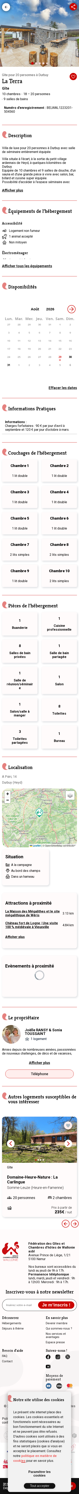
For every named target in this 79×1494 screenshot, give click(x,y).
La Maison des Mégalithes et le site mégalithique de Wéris (32, 913)
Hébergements (6, 7)
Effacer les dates (63, 388)
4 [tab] (44, 64)
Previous (65, 1224)
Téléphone (39, 1074)
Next (68, 1143)
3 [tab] (41, 64)
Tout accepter (39, 1486)
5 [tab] (47, 64)
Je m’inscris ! (56, 1304)
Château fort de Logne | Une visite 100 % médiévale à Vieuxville (31, 925)
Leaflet (36, 845)
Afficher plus (12, 190)
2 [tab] (37, 64)
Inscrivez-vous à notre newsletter (39, 1292)
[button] (39, 813)
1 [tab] (33, 64)
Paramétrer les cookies (39, 1473)
